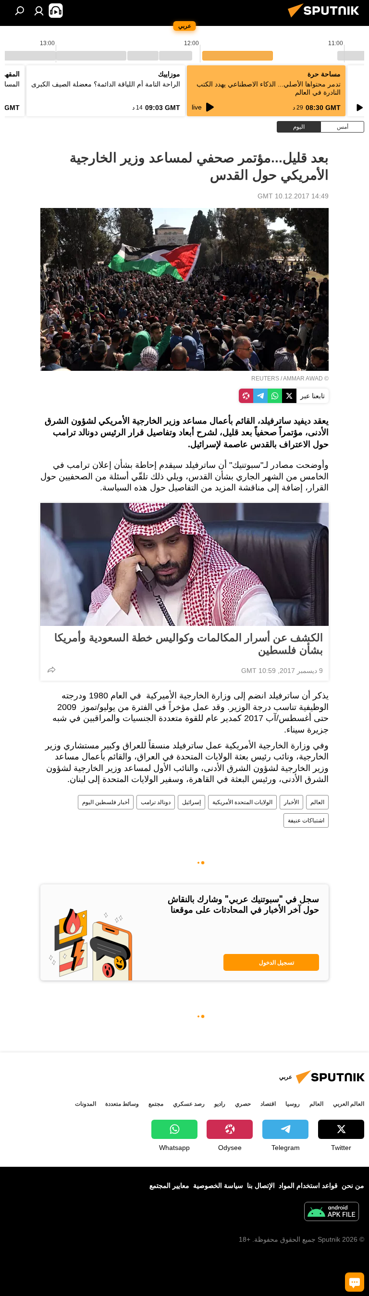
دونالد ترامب (156, 802)
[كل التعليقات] (354, 1282)
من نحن (353, 1185)
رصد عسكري (189, 1103)
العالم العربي (348, 1103)
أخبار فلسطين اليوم (105, 802)
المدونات (85, 1103)
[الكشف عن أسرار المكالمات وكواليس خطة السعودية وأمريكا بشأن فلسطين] (184, 564)
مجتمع (155, 1103)
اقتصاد (268, 1103)
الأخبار (291, 802)
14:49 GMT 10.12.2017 (293, 196)
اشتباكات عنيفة (306, 820)
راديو (219, 1103)
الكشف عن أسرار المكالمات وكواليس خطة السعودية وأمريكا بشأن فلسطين (188, 644)
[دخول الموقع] (39, 10)
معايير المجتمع (169, 1185)
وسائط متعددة (122, 1103)
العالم (317, 802)
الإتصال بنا (261, 1185)
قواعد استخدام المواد (308, 1185)
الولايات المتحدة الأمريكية (242, 802)
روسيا (292, 1103)
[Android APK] (331, 1212)
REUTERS (265, 378)
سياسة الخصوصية (218, 1185)
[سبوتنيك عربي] (326, 19)
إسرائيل (191, 802)
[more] (51, 669)
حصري (243, 1103)
